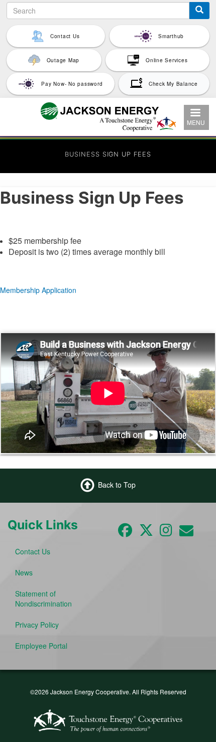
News (24, 572)
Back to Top (117, 484)
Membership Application (38, 290)
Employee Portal (41, 646)
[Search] (199, 10)
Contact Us (32, 551)
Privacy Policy (37, 625)
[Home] (108, 115)
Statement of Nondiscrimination (43, 598)
